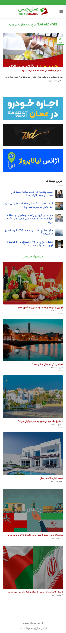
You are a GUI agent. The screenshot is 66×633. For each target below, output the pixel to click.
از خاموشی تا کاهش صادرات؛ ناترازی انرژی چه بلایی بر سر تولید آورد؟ (28, 205)
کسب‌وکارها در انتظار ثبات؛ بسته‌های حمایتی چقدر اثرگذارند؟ (32, 193)
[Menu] (61, 11)
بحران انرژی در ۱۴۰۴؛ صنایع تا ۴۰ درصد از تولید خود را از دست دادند (29, 243)
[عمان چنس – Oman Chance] (33, 11)
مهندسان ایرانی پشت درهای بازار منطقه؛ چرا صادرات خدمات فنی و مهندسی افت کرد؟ (30, 219)
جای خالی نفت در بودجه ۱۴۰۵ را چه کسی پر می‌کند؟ (29, 232)
